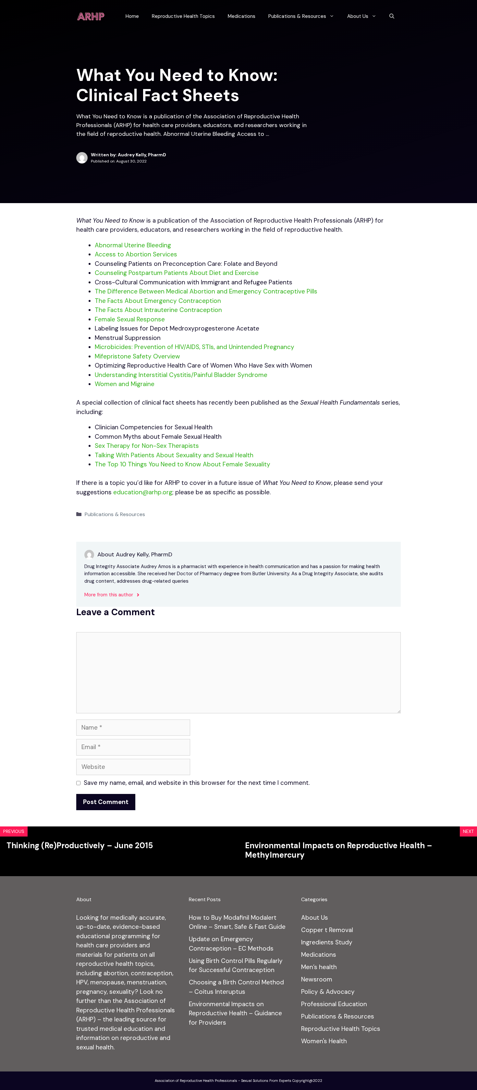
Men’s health (319, 967)
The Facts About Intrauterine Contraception (158, 310)
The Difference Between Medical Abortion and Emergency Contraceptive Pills (206, 291)
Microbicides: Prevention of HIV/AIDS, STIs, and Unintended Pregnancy (194, 347)
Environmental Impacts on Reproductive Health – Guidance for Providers (235, 1013)
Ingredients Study (326, 942)
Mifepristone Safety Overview (137, 356)
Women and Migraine (124, 384)
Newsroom (316, 979)
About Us (357, 16)
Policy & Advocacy (328, 992)
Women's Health (324, 1041)
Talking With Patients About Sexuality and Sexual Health (174, 455)
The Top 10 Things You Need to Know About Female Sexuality (182, 464)
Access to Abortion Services (136, 254)
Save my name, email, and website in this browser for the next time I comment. (197, 783)
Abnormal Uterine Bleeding (133, 245)
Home (132, 16)
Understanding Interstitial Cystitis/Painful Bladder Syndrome (181, 375)
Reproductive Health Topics (183, 16)
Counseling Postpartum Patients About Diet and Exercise (177, 273)
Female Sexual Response (130, 319)
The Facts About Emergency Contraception (158, 301)
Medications (241, 16)
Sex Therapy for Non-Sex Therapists (147, 446)
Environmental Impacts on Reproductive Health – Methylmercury (338, 850)
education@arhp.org (142, 492)
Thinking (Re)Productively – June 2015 (79, 845)
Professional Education (334, 1004)
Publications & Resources (297, 16)
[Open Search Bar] (392, 16)
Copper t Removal (327, 930)
